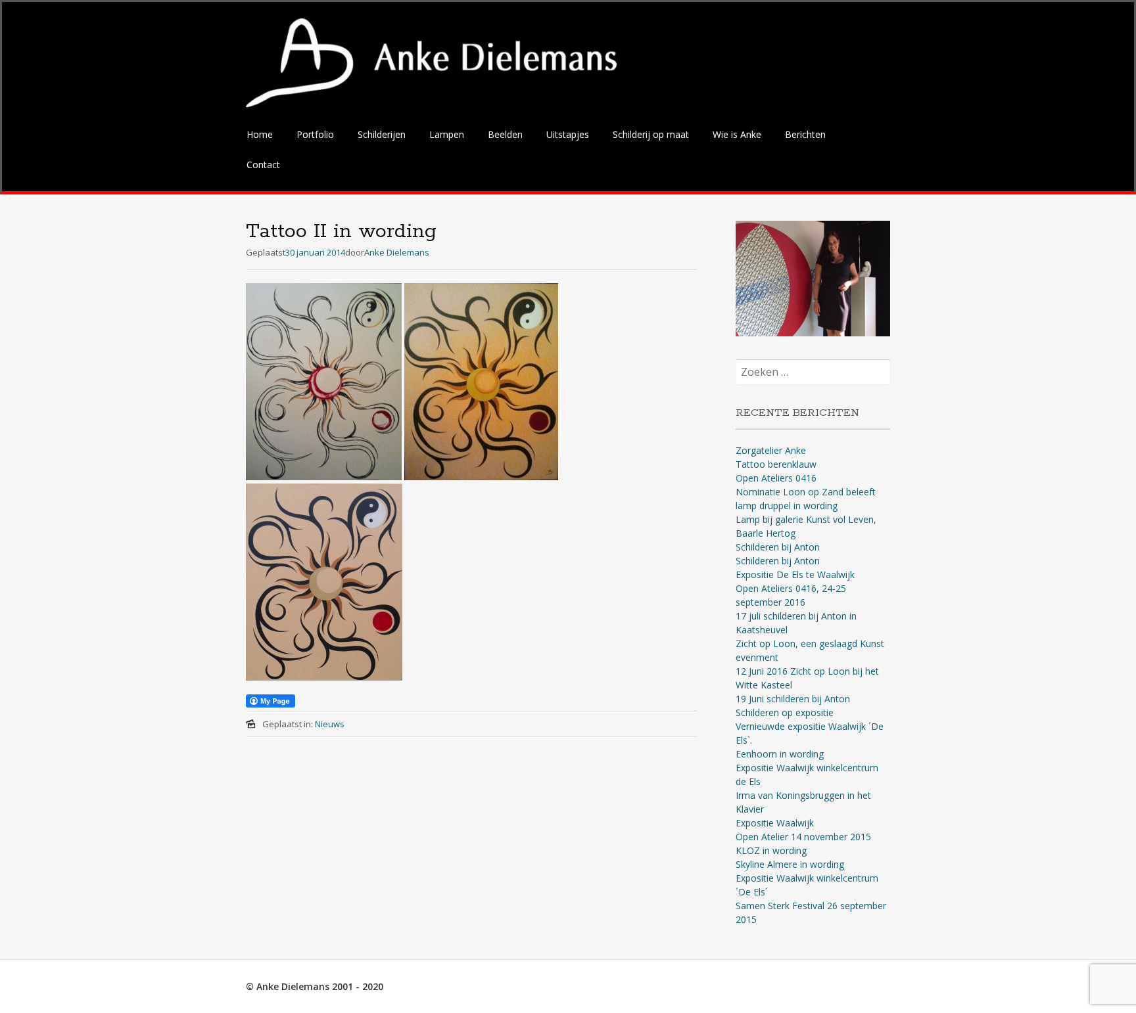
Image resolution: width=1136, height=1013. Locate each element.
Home (260, 134)
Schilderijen (382, 134)
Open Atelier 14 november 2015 (803, 836)
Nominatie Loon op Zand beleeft (806, 491)
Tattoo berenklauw (776, 464)
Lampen (446, 134)
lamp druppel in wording (787, 505)
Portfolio (315, 134)
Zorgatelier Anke (771, 450)
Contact (263, 164)
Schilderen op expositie (785, 712)
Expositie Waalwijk (775, 823)
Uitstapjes (567, 134)
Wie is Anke (737, 134)
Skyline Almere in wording (790, 864)
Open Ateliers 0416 (776, 478)
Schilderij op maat (651, 134)
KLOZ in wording (771, 850)
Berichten (805, 134)
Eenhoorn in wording (780, 754)
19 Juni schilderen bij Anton (793, 698)
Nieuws (329, 724)
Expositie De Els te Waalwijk (795, 574)
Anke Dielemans (396, 252)
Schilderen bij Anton (778, 547)
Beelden (505, 134)
